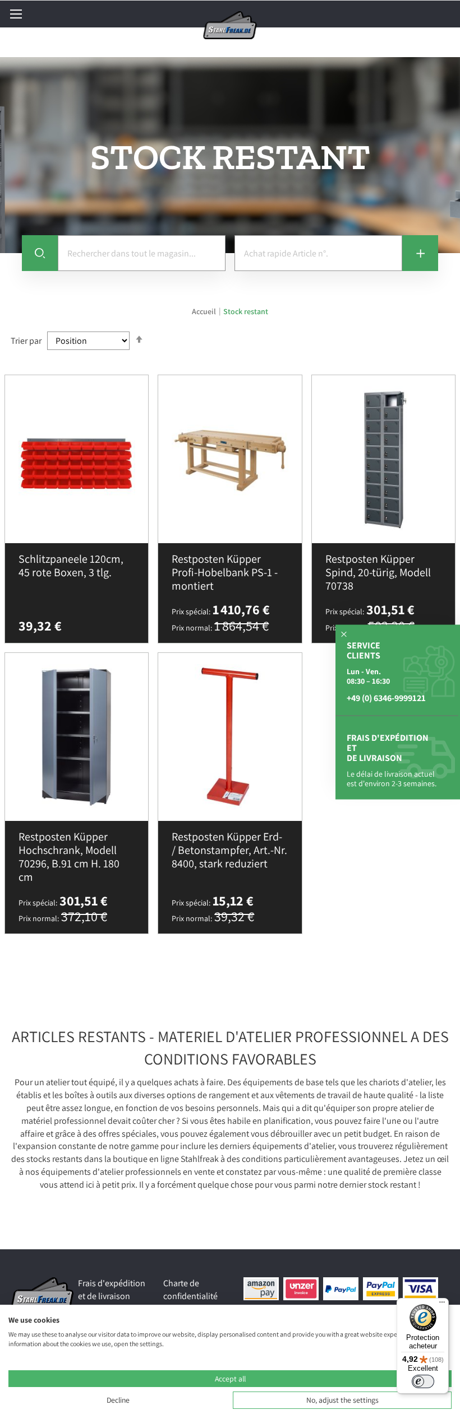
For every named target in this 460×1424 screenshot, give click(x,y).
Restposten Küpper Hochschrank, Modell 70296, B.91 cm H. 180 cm (69, 856)
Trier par (26, 341)
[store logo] (230, 25)
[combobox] (142, 253)
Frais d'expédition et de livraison (111, 1289)
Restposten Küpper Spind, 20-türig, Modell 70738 (378, 572)
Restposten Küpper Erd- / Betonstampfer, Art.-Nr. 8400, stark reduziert (229, 850)
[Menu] (442, 1304)
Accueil (205, 311)
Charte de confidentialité (190, 1289)
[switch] (423, 1381)
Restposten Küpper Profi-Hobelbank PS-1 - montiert (225, 572)
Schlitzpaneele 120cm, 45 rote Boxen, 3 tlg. (71, 566)
